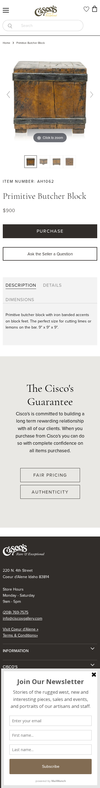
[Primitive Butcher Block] (43, 161)
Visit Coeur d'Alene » (20, 629)
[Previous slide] (8, 94)
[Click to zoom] (50, 97)
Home (6, 43)
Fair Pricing (50, 475)
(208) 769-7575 (15, 612)
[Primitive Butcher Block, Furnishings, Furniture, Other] (30, 161)
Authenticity (50, 492)
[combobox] (50, 25)
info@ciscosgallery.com (22, 618)
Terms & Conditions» (20, 635)
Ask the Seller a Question (50, 254)
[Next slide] (91, 94)
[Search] (9, 25)
